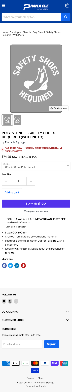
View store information (16, 227)
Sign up (51, 344)
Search (30, 378)
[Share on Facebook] (4, 265)
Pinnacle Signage (15, 142)
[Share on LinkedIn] (16, 265)
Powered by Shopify (36, 386)
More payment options (36, 211)
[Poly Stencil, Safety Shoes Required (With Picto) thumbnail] (7, 120)
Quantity (6, 174)
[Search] (65, 17)
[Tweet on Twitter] (10, 265)
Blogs (41, 378)
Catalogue (15, 32)
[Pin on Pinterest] (23, 265)
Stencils (27, 32)
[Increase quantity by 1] (31, 181)
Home (5, 32)
